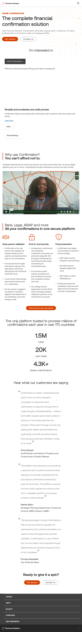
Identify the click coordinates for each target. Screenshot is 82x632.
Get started (10, 39)
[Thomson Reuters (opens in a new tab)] (11, 628)
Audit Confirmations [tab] (14, 61)
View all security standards (41, 308)
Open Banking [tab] (12, 135)
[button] (78, 3)
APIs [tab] (8, 127)
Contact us (28, 39)
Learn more (9, 121)
